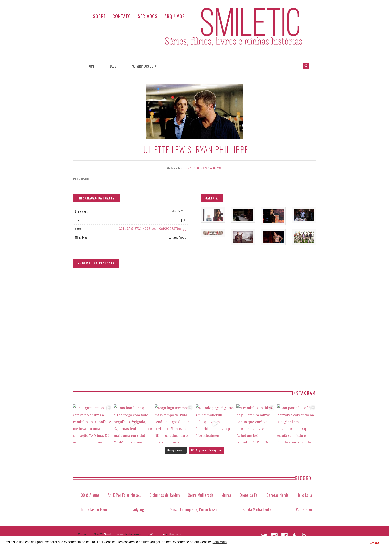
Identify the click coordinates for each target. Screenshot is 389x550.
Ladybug (137, 509)
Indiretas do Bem (94, 509)
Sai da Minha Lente (257, 509)
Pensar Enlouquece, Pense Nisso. (193, 509)
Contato (122, 16)
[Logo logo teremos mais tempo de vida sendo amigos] (174, 423)
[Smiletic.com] (194, 33)
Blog (113, 66)
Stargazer (176, 534)
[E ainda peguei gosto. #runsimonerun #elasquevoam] (215, 423)
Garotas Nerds (277, 495)
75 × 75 (188, 168)
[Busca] (306, 65)
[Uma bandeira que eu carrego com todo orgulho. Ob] (133, 423)
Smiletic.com (113, 534)
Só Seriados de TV (144, 66)
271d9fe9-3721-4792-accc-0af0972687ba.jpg (152, 229)
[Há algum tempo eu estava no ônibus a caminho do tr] (92, 423)
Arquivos (174, 16)
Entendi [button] (375, 542)
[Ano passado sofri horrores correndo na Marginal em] (296, 423)
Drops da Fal (249, 495)
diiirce (227, 495)
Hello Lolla (304, 495)
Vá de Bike (304, 509)
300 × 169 (201, 168)
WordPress (157, 534)
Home (90, 66)
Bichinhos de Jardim (164, 495)
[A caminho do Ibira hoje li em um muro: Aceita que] (255, 423)
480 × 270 (216, 168)
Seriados (148, 16)
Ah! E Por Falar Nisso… (124, 495)
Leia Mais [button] (220, 542)
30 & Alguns (90, 495)
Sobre (99, 16)
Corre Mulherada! (201, 495)
